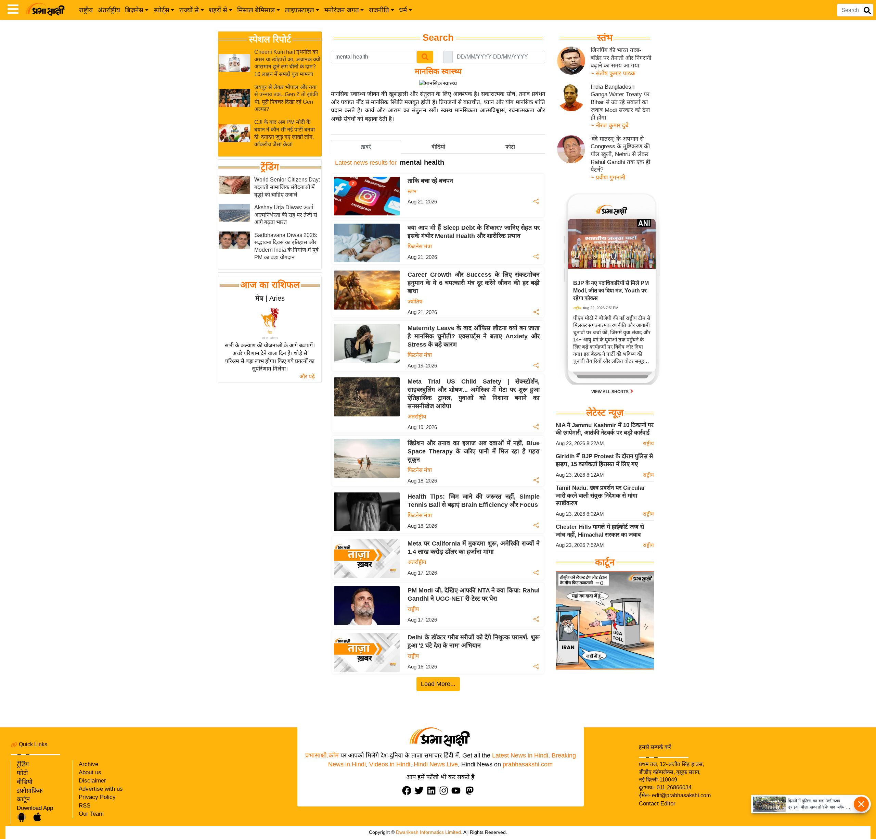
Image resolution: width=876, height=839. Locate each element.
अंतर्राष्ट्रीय (109, 10)
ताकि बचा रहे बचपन (430, 180)
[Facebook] (408, 790)
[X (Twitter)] (420, 790)
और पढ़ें (307, 376)
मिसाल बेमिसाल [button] (256, 10)
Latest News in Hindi (520, 755)
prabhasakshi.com (528, 764)
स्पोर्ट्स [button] (161, 10)
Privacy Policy (97, 797)
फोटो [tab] (510, 147)
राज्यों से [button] (189, 10)
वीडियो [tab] (438, 147)
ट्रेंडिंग (270, 167)
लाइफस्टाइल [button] (299, 10)
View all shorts (610, 391)
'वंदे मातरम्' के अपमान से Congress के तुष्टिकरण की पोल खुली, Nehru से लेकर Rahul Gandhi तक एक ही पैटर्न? (620, 154)
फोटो (22, 772)
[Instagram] (445, 790)
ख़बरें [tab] (366, 147)
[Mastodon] (471, 790)
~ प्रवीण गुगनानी (608, 177)
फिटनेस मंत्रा (420, 246)
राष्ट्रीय (86, 10)
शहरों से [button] (218, 10)
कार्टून (23, 799)
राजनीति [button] (379, 10)
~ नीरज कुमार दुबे (610, 125)
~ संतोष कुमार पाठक (613, 73)
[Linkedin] (433, 790)
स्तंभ (412, 191)
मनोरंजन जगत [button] (341, 10)
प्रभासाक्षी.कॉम (322, 755)
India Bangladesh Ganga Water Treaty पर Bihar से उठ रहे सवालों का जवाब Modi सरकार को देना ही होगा (620, 102)
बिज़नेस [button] (134, 10)
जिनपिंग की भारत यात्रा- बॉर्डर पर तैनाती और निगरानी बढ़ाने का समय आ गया (621, 58)
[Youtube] (457, 790)
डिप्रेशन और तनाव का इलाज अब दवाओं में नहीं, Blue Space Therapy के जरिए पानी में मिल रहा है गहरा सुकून (474, 451)
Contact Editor (657, 803)
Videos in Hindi (389, 764)
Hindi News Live (436, 764)
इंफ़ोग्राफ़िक (30, 790)
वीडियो (25, 781)
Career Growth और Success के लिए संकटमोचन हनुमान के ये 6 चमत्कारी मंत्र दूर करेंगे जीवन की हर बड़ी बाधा (474, 283)
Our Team (91, 814)
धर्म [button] (403, 10)
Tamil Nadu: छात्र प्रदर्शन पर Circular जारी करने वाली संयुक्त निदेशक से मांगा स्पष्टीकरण (600, 495)
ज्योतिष (415, 301)
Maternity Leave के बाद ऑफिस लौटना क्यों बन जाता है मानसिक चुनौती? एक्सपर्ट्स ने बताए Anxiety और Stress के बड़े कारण (474, 336)
